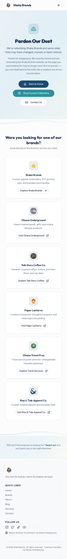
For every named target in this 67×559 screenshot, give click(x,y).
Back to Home (36, 84)
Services (9, 508)
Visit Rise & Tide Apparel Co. (31, 412)
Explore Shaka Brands (31, 190)
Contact (9, 513)
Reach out (51, 445)
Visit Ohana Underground (31, 235)
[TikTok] (18, 527)
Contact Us (36, 102)
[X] (12, 527)
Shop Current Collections (36, 93)
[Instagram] (6, 527)
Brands (8, 495)
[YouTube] (24, 527)
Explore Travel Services (31, 371)
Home (8, 490)
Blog (7, 504)
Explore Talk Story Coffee (31, 280)
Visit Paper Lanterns (31, 325)
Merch (8, 499)
